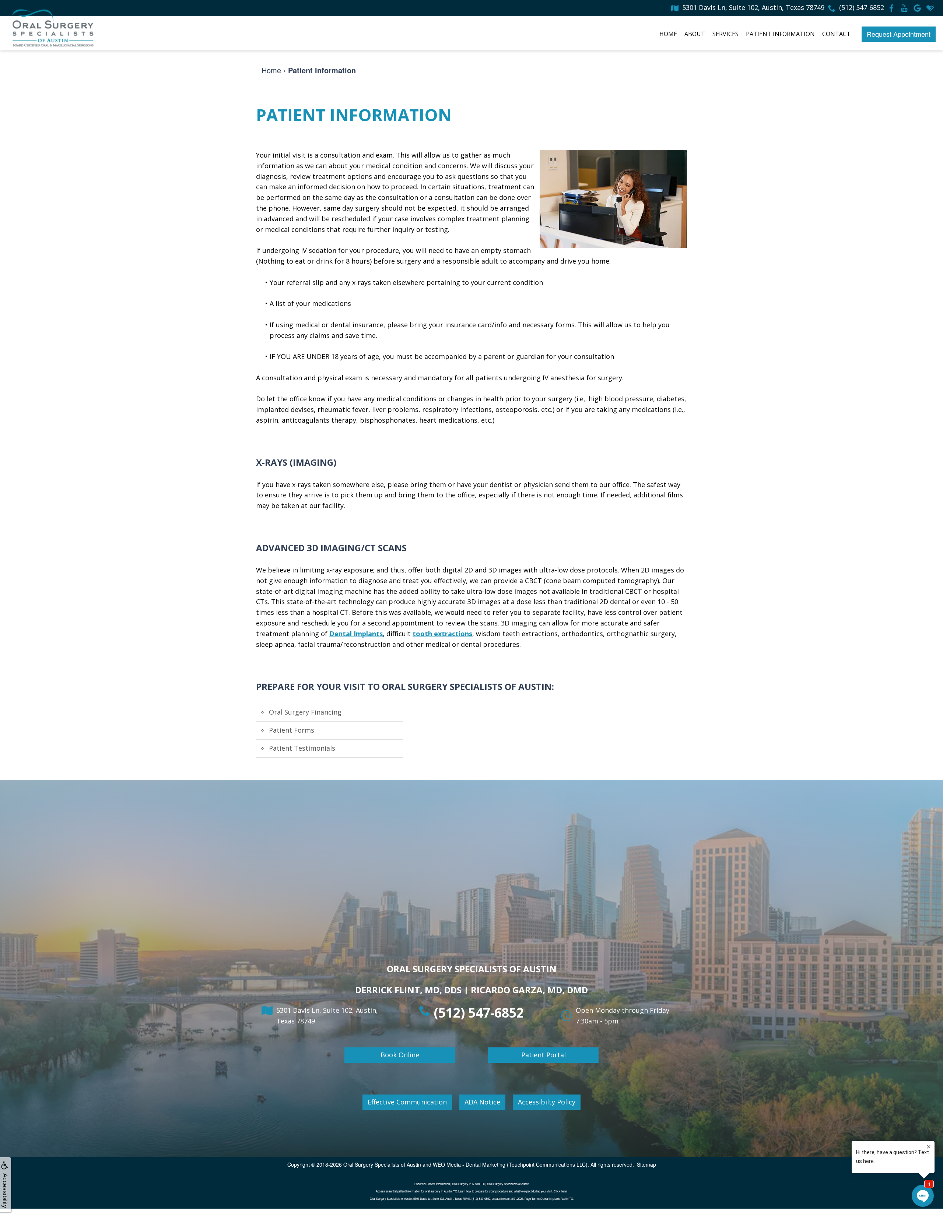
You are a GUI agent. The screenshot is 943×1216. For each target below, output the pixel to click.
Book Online (400, 1054)
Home (668, 34)
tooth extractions (442, 633)
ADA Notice (482, 1101)
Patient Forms (291, 730)
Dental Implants (356, 633)
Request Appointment (898, 34)
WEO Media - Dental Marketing (469, 1164)
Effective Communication (407, 1101)
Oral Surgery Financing (305, 712)
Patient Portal (543, 1054)
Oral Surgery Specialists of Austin (382, 1164)
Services (725, 34)
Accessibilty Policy (546, 1101)
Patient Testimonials (302, 748)
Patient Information (780, 34)
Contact (836, 34)
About (694, 34)
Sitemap (646, 1164)
